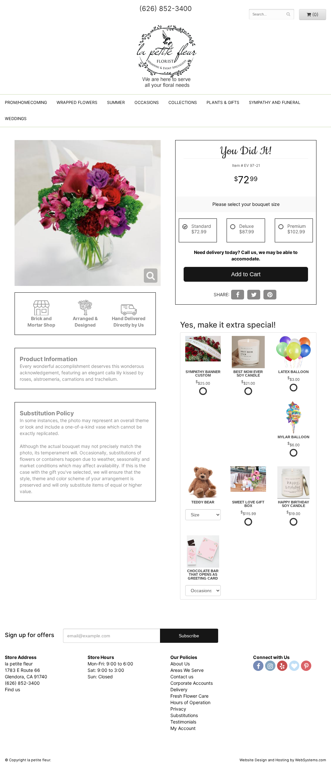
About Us (180, 663)
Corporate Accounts (191, 683)
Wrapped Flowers (77, 102)
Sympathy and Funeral (274, 102)
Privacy (178, 709)
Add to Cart (246, 274)
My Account (183, 728)
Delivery (178, 689)
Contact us (181, 676)
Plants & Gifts (223, 102)
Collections (182, 102)
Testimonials (183, 721)
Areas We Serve (187, 670)
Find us (12, 689)
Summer (116, 102)
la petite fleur (165, 55)
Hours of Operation (190, 702)
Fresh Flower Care (189, 696)
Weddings (16, 118)
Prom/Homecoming (26, 102)
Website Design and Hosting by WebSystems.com (283, 760)
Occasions (146, 102)
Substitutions (184, 715)
